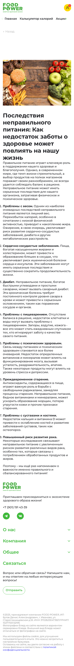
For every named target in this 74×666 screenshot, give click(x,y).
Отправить (14, 590)
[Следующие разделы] (66, 19)
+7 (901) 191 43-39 (15, 507)
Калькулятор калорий (36, 18)
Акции (61, 18)
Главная (11, 18)
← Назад (8, 31)
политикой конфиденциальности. (29, 648)
